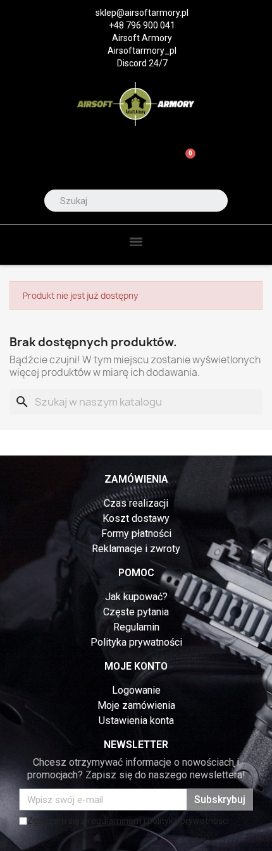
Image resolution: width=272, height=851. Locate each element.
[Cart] (185, 160)
